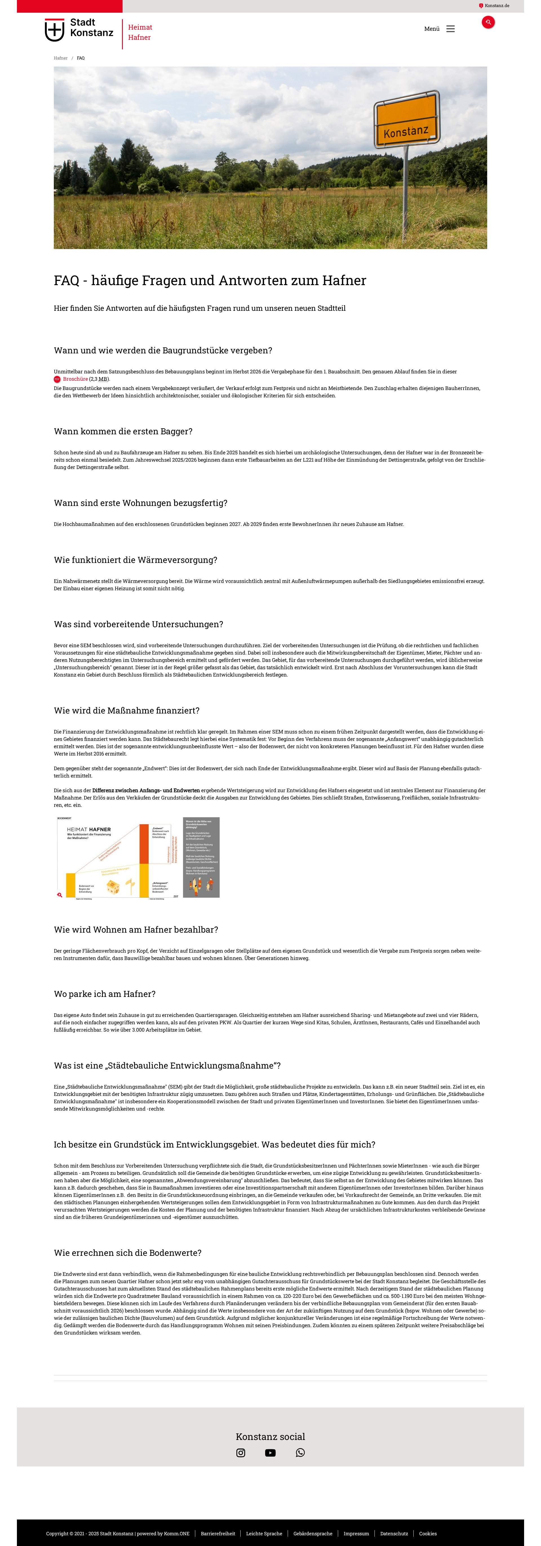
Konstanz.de (497, 5)
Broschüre (75, 378)
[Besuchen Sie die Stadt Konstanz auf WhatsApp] (300, 1453)
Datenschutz (394, 1533)
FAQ (81, 58)
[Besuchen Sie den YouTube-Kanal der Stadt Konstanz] (270, 1453)
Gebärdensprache (313, 1533)
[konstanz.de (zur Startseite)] (79, 31)
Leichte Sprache (264, 1533)
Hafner (61, 58)
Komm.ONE (177, 1533)
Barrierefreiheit (218, 1533)
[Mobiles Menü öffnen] (450, 29)
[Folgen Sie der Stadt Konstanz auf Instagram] (240, 1453)
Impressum (356, 1533)
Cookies (428, 1533)
